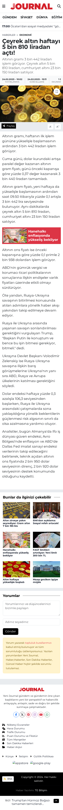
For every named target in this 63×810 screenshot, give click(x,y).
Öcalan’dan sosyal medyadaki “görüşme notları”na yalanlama (31, 26)
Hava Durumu (16, 728)
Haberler (8, 34)
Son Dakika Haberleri (20, 743)
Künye (10, 756)
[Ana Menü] (3, 6)
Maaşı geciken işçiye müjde (45, 581)
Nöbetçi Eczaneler (18, 724)
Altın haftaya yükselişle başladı (13, 581)
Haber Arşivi (14, 747)
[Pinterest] (28, 714)
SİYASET (26, 17)
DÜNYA (42, 17)
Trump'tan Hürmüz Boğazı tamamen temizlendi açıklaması (31, 804)
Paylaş (11, 125)
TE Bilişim (41, 790)
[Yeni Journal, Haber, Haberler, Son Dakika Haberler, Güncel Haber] (31, 6)
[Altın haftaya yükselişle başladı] (16, 569)
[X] (22, 714)
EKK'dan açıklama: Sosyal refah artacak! (46, 522)
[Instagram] (34, 714)
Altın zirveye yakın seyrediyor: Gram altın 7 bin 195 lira (16, 523)
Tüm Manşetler (16, 739)
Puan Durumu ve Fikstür (22, 735)
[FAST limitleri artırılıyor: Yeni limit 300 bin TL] (46, 539)
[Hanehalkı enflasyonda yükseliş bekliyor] (16, 539)
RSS (9, 778)
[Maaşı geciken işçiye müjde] (46, 569)
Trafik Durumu (16, 732)
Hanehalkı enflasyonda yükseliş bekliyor (16, 552)
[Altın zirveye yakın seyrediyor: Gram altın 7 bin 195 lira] (16, 510)
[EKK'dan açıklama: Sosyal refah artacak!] (46, 510)
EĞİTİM (57, 17)
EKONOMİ (25, 34)
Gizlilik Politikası (44, 756)
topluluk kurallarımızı (38, 642)
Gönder (10, 631)
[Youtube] (41, 714)
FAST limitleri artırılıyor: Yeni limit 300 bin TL (45, 552)
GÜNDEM (9, 17)
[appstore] (21, 763)
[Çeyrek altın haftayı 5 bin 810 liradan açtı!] (31, 103)
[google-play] (40, 763)
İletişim (23, 756)
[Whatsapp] (47, 714)
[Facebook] (16, 714)
